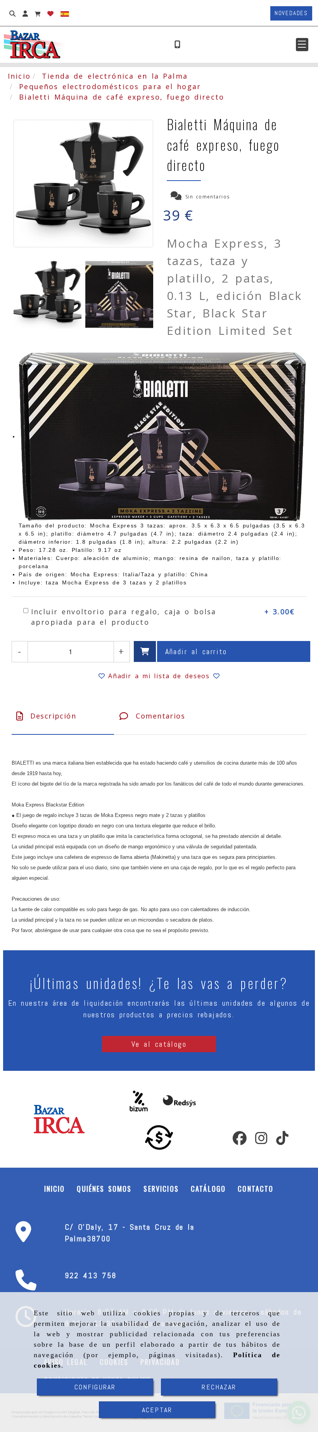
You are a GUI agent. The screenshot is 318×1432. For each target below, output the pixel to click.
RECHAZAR (219, 1386)
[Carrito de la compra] (37, 13)
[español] (64, 13)
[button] (302, 44)
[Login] (50, 13)
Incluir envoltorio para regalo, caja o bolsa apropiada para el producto (123, 617)
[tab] (63, 716)
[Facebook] (239, 1140)
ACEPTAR (157, 1409)
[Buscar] (12, 13)
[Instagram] (261, 1140)
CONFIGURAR (95, 1386)
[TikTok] (282, 1140)
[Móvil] (177, 44)
